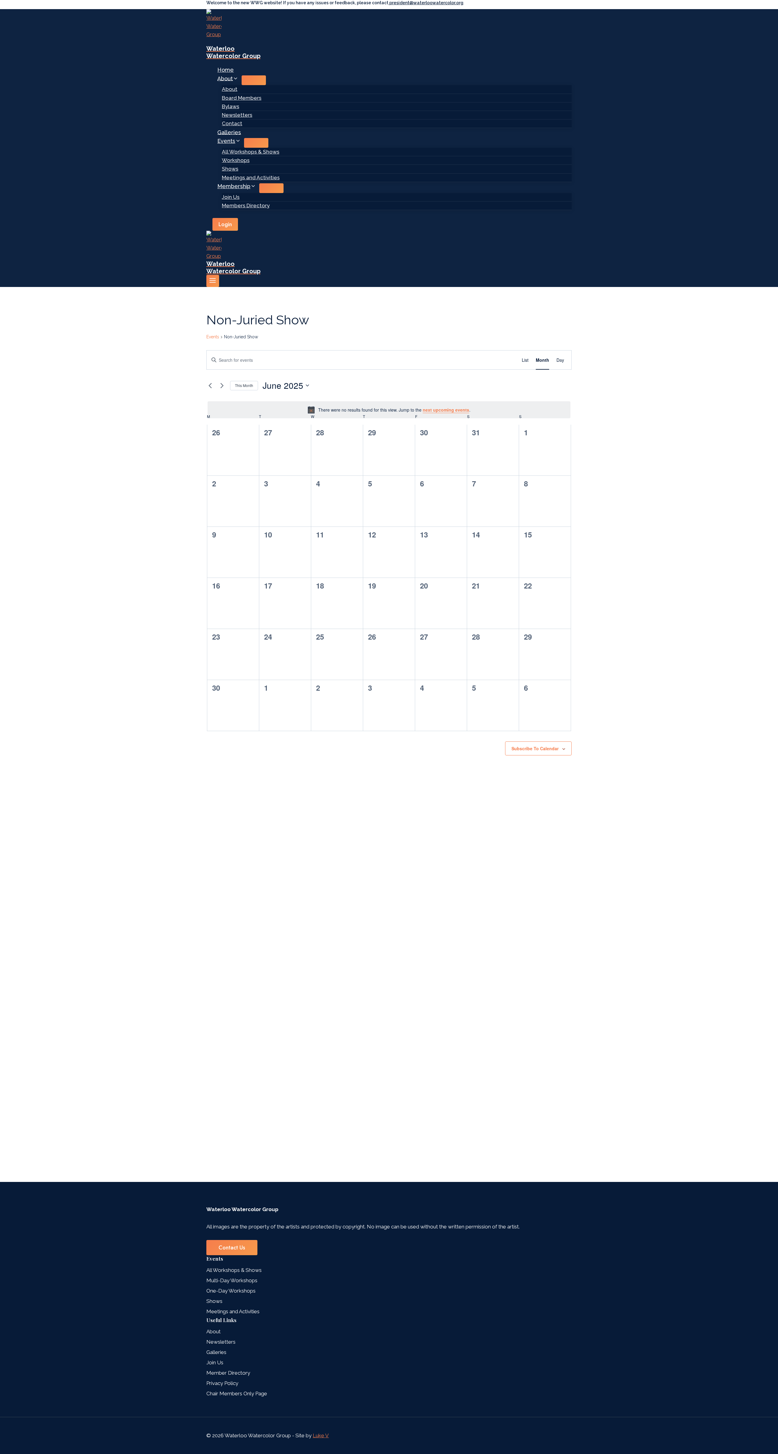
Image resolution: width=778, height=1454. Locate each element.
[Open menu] (212, 281)
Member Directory (228, 1373)
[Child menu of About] (254, 80)
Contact (232, 123)
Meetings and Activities (251, 177)
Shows (230, 169)
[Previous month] (210, 385)
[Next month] (221, 385)
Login (225, 224)
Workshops (236, 160)
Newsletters (237, 115)
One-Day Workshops (231, 1291)
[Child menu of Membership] (271, 188)
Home (225, 70)
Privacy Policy (222, 1383)
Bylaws (230, 106)
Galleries (229, 132)
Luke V (321, 1435)
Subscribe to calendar (535, 748)
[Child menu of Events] (256, 143)
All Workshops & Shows (250, 152)
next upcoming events (446, 410)
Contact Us (232, 1248)
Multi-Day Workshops (231, 1280)
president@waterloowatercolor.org (425, 2)
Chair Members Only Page (236, 1393)
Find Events (496, 360)
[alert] (389, 409)
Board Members (241, 98)
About (229, 89)
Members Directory (246, 205)
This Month (244, 385)
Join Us (230, 197)
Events (212, 336)
